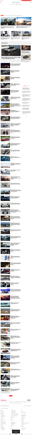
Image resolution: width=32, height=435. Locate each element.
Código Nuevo (22, 418)
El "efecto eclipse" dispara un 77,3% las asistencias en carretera (15, 343)
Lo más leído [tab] (24, 85)
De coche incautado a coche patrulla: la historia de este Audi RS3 (15, 369)
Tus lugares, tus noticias (16, 430)
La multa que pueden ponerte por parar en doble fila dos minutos (15, 150)
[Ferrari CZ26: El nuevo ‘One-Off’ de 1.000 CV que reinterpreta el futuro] (11, 50)
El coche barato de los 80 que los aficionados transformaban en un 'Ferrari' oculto (15, 138)
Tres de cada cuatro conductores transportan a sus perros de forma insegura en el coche (15, 98)
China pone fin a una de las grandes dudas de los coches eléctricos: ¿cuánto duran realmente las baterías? (15, 124)
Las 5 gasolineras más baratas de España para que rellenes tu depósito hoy (15, 383)
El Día (1, 418)
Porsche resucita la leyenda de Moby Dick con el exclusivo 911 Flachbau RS (14, 71)
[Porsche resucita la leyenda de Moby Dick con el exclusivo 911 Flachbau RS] (5, 72)
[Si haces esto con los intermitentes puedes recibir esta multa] (5, 331)
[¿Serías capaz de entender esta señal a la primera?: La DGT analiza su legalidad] (5, 79)
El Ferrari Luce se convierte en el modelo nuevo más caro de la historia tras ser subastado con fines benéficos (15, 357)
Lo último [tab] (28, 85)
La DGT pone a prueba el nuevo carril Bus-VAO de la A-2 (14, 303)
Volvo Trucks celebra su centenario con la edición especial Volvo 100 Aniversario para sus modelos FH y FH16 (5, 38)
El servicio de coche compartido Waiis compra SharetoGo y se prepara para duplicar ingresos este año (15, 131)
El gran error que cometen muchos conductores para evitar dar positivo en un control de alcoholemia (15, 244)
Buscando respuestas (23, 428)
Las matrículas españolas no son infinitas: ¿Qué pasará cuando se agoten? (15, 257)
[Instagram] (30, 400)
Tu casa (22, 427)
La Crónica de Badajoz (3, 428)
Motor (2, 56)
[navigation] (16, 434)
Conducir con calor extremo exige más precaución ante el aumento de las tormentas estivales (15, 237)
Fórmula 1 (22, 420)
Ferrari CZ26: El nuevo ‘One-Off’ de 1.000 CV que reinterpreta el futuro (10, 58)
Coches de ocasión (23, 417)
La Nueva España (2, 429)
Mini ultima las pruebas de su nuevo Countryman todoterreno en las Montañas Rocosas (23, 27)
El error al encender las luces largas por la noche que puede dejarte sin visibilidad (15, 264)
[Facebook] (27, 400)
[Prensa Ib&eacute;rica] (28, 405)
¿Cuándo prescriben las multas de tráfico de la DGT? (15, 170)
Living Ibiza (22, 429)
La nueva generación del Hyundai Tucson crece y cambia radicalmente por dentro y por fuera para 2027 (15, 177)
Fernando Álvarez (12, 99)
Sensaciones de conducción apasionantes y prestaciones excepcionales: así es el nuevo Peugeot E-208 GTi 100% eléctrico (15, 297)
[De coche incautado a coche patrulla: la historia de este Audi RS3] (5, 370)
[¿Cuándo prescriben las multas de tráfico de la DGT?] (5, 171)
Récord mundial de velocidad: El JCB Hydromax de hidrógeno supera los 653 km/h (15, 390)
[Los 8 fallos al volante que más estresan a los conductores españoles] (5, 284)
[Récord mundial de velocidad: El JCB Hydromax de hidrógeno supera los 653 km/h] (5, 390)
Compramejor (22, 419)
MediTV (12, 426)
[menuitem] (10, 434)
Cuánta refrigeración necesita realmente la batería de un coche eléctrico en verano (15, 84)
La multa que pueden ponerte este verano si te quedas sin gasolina (15, 203)
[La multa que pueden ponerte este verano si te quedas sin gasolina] (5, 205)
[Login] (31, 2)
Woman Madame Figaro (23, 412)
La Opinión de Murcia (13, 412)
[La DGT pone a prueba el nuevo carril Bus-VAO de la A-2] (5, 304)
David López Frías (12, 278)
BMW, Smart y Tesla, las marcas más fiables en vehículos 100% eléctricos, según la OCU (15, 197)
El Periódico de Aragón (3, 419)
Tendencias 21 (22, 426)
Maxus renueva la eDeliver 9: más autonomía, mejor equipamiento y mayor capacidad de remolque (15, 118)
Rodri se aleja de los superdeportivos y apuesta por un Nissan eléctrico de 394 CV (15, 111)
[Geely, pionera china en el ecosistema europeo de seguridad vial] (5, 158)
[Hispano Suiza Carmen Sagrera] (26, 57)
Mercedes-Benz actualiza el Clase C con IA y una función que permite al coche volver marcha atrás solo (15, 290)
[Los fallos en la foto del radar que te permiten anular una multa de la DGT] (5, 324)
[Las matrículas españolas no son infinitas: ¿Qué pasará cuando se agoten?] (5, 258)
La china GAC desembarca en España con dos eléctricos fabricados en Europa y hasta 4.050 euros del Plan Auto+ (15, 211)
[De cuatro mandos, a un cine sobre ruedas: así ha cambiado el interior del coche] (16, 33)
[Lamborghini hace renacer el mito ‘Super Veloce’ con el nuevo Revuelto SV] (5, 271)
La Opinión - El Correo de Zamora (14, 413)
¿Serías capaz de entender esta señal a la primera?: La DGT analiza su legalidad (15, 78)
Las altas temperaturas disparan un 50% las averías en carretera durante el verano (15, 363)
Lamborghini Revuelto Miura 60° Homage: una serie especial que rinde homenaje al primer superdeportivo (25, 52)
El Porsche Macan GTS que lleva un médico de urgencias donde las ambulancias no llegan (15, 144)
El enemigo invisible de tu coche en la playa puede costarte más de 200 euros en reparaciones (15, 191)
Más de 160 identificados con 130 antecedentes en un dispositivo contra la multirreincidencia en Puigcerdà (26, 105)
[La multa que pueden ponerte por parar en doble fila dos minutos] (5, 151)
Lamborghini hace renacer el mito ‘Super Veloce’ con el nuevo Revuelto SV (15, 270)
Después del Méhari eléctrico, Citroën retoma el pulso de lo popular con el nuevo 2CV (14, 91)
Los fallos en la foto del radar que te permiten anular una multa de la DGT (15, 323)
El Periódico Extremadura (3, 422)
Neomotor (22, 425)
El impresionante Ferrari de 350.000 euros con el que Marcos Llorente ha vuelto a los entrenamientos (15, 317)
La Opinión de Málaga (13, 411)
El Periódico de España (3, 421)
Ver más (11, 395)
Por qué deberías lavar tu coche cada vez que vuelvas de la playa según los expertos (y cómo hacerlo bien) (7, 27)
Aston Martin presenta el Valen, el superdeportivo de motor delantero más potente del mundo (15, 350)
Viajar (22, 411)
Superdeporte (12, 420)
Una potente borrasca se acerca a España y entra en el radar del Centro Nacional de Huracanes (26, 103)
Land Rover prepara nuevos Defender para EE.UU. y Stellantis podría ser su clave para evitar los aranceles (15, 337)
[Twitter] (28, 400)
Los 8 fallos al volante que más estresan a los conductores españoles (14, 284)
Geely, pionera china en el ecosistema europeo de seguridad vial (15, 157)
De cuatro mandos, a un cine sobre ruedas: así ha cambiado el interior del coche (15, 38)
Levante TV (12, 425)
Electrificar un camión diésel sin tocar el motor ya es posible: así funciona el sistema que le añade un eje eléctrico (15, 217)
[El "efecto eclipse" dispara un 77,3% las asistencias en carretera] (5, 344)
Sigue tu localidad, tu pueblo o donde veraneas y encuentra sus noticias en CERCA (16, 432)
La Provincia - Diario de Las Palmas (14, 414)
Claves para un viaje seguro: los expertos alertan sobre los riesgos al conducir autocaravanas (15, 310)
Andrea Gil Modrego (12, 92)
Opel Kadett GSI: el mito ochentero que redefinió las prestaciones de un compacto (26, 38)
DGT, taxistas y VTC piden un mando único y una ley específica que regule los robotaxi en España (15, 277)
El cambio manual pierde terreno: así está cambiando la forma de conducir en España (15, 376)
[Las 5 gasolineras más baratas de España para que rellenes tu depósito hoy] (5, 384)
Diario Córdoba (2, 412)
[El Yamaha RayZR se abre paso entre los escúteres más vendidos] (5, 185)
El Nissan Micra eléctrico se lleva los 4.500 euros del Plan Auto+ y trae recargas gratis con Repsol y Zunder (15, 224)
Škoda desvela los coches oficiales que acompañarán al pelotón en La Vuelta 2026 (15, 164)
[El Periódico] (3, 400)
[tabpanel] (26, 101)
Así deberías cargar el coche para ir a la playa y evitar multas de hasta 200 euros (15, 250)
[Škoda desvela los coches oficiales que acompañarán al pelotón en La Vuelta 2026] (5, 165)
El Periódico (2, 420)
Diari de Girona (2, 411)
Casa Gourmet (22, 416)
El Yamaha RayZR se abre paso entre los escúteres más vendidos (15, 183)
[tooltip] (16, 431)
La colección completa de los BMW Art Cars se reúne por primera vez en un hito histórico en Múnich (15, 65)
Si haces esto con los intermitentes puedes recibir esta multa (15, 329)
